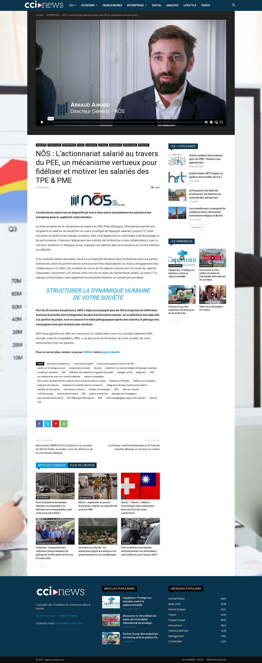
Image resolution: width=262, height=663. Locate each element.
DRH (152, 372)
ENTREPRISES (135, 5)
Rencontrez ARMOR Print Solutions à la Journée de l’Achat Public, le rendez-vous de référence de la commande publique (64, 449)
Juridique (103, 145)
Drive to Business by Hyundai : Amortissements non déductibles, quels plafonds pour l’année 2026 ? (139, 551)
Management (115, 145)
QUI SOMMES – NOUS (192, 659)
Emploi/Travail (54, 145)
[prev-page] (38, 565)
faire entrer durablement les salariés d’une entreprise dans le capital (71, 380)
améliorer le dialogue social (51, 368)
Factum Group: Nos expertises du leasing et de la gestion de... (181, 309)
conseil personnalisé (47, 372)
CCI (71, 5)
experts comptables (94, 376)
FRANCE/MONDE (112, 5)
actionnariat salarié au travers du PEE (115, 363)
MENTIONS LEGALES (216, 659)
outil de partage (45, 393)
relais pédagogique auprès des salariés (125, 397)
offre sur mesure (130, 389)
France (80, 145)
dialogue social (124, 372)
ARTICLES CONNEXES (52, 465)
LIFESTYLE (190, 5)
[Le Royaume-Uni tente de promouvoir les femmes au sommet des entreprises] (177, 195)
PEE (83, 393)
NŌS (87, 352)
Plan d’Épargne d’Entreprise (80, 397)
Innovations (91, 145)
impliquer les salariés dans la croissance (83, 385)
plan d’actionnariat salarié (50, 397)
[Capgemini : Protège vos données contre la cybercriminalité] (182, 258)
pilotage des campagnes (124, 393)
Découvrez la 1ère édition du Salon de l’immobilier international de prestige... (139, 619)
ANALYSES (172, 5)
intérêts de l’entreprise (48, 389)
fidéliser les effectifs (119, 380)
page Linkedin (110, 352)
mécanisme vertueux (74, 389)
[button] (233, 5)
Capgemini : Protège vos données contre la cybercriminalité (181, 273)
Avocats (98, 368)
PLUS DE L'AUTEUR (82, 465)
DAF (63, 372)
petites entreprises (98, 393)
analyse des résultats (79, 368)
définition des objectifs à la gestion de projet (91, 372)
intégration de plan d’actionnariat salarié (127, 385)
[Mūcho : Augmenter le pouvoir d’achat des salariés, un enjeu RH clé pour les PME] (97, 486)
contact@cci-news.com (68, 623)
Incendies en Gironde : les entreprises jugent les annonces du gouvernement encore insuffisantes (97, 551)
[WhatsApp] (64, 423)
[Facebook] (39, 423)
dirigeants (141, 372)
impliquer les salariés (48, 385)
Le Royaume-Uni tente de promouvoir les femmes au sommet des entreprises (205, 194)
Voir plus (196, 227)
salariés (153, 397)
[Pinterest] (55, 423)
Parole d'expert (130, 145)
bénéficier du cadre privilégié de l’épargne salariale (131, 368)
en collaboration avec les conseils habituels (58, 376)
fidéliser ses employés (144, 380)
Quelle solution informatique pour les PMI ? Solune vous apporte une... (206, 159)
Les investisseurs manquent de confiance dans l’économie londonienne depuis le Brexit (207, 212)
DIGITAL (156, 5)
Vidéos (205, 5)
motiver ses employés (99, 389)
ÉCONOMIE (87, 5)
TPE (39, 402)
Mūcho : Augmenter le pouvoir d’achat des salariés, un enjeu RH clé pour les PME (97, 506)
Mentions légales (68, 615)
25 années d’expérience (58, 363)
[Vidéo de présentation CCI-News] (212, 294)
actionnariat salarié (83, 363)
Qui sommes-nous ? (46, 615)
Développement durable (48, 543)
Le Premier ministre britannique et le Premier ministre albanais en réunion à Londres (134, 447)
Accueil (39, 15)
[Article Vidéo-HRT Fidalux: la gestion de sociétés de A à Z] (177, 178)
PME (100, 397)
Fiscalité (125, 543)
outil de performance (67, 393)
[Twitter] (47, 423)
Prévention (143, 145)
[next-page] (44, 565)
